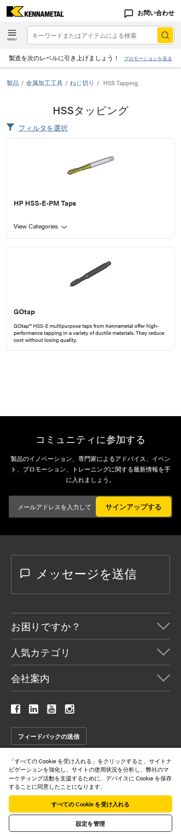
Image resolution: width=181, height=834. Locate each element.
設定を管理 (90, 823)
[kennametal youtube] (51, 711)
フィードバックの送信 (49, 736)
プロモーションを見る (148, 58)
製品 (13, 82)
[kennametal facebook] (15, 711)
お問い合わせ (156, 12)
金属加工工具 (44, 82)
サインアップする (133, 506)
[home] (32, 14)
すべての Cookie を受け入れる (90, 804)
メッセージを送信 (86, 573)
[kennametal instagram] (69, 711)
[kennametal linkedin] (33, 711)
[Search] (165, 35)
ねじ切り (82, 82)
